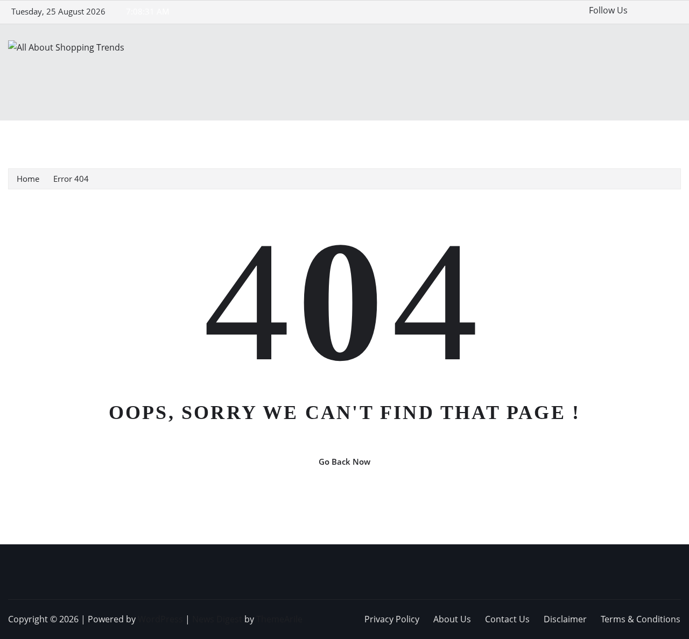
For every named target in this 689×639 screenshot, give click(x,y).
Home (34, 136)
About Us (452, 619)
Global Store (174, 136)
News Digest (217, 619)
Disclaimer (565, 619)
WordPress (160, 619)
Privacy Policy (391, 619)
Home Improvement (249, 136)
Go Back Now (344, 461)
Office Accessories (380, 136)
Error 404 (71, 178)
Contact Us (507, 619)
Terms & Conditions (640, 619)
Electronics (77, 136)
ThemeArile (279, 619)
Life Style (317, 136)
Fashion (124, 136)
